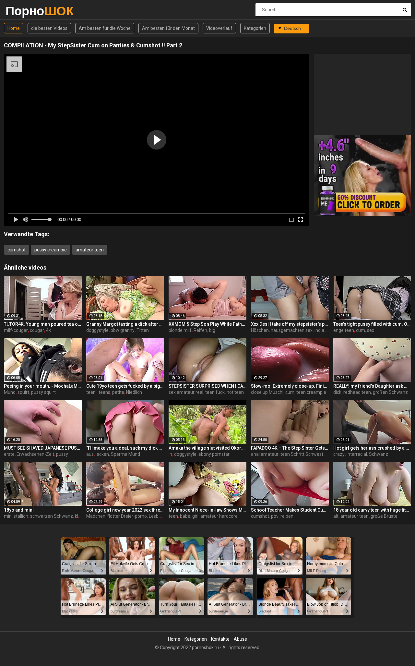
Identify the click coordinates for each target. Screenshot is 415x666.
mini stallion (16, 516)
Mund (10, 392)
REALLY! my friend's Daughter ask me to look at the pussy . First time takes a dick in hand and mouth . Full (372, 386)
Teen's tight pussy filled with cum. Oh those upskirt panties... (372, 324)
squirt (23, 392)
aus (90, 454)
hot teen (235, 392)
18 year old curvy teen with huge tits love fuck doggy (372, 510)
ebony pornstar (214, 454)
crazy (339, 454)
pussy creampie (50, 249)
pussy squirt (43, 392)
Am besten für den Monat (168, 28)
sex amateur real (186, 392)
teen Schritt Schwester (303, 454)
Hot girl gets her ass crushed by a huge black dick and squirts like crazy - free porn (372, 448)
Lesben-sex (160, 516)
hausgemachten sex (292, 330)
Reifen (200, 330)
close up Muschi (267, 392)
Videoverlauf (219, 28)
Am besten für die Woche (105, 28)
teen (173, 516)
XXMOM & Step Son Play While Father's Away (207, 324)
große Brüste (384, 516)
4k (48, 330)
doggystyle (97, 330)
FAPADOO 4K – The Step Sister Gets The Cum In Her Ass (290, 448)
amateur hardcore (219, 516)
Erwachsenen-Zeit (35, 454)
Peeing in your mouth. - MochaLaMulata (43, 386)
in (170, 454)
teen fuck (215, 392)
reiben (286, 516)
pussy (62, 454)
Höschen (260, 330)
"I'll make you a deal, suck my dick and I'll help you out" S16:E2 (125, 448)
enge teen (343, 330)
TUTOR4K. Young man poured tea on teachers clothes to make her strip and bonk (43, 324)
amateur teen (90, 249)
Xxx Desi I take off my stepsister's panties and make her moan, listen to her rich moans (290, 324)
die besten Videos (49, 28)
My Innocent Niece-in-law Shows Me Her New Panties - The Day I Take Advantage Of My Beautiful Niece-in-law (207, 510)
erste (9, 454)
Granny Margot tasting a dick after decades (125, 324)
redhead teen (357, 392)
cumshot (16, 249)
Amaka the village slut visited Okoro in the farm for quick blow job (207, 448)
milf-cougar (16, 330)
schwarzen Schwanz (51, 516)
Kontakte (220, 639)
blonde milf (180, 330)
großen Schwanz (390, 392)
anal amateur (265, 454)
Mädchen (95, 516)
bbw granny (123, 330)
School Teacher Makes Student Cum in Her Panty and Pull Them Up (290, 510)
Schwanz (378, 454)
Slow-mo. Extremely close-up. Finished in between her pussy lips (290, 386)
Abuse (240, 639)
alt (335, 516)
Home (13, 28)
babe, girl (189, 516)
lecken (102, 454)
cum (360, 330)
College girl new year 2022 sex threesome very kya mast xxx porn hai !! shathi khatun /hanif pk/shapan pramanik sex (125, 510)
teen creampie (311, 392)
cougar (37, 330)
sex (370, 330)
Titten (142, 330)
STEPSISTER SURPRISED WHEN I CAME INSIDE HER (207, 386)
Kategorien (255, 28)
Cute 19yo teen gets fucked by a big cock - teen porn (125, 386)
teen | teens (98, 392)
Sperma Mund (125, 454)
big (212, 330)
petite (118, 392)
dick (337, 392)
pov (275, 516)
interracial (357, 454)
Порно (23, 10)
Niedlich (134, 392)
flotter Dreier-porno (127, 516)
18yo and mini (19, 510)
